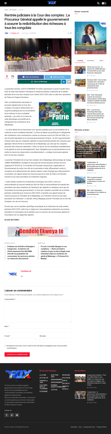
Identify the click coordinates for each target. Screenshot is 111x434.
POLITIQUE (66, 378)
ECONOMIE (43, 391)
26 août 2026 (81, 156)
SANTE (64, 380)
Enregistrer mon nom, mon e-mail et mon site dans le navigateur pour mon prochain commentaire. (37, 347)
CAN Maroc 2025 (44, 381)
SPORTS (65, 389)
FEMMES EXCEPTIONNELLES (58, 386)
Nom (7, 326)
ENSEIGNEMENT (57, 379)
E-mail (8, 336)
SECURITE (66, 383)
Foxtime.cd (15, 33)
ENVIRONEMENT (57, 382)
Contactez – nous (76, 427)
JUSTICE (20, 10)
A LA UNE (43, 375)
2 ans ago (25, 33)
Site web (43, 336)
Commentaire (10, 299)
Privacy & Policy (101, 427)
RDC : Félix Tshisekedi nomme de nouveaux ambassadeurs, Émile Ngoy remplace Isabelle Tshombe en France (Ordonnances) (96, 99)
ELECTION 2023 (54, 376)
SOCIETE (65, 386)
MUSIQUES (66, 375)
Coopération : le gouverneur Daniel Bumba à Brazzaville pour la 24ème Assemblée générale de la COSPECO (96, 166)
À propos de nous (89, 427)
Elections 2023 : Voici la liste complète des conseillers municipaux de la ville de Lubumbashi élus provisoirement (96, 84)
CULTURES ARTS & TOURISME (43, 386)
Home (6, 10)
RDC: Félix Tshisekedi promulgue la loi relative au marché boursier (96, 192)
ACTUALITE (13, 10)
